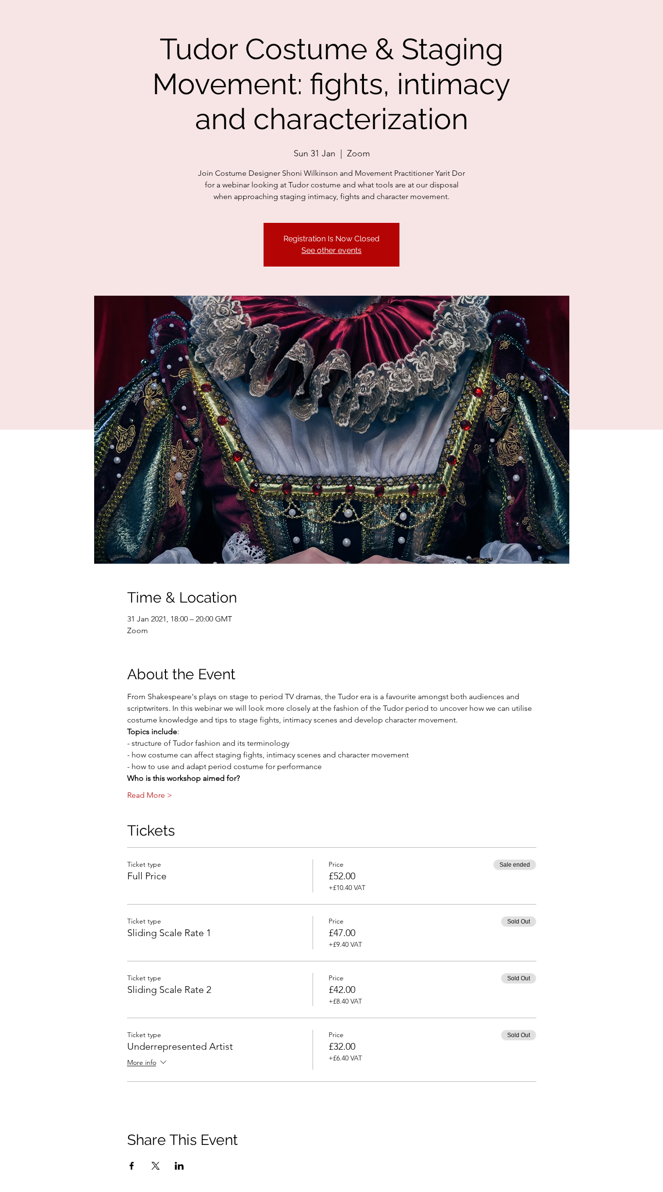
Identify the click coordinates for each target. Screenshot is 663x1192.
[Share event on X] (155, 1166)
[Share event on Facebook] (131, 1166)
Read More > (149, 795)
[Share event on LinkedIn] (179, 1166)
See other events (331, 250)
